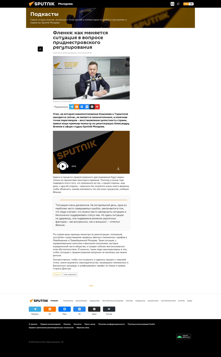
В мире (181, 301)
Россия (129, 301)
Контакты (77, 324)
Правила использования (50, 324)
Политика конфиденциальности (111, 324)
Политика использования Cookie (141, 324)
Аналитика (153, 301)
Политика (68, 301)
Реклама (67, 324)
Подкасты (57, 274)
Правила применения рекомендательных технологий (51, 327)
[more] (40, 49)
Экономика (81, 301)
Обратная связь (82, 327)
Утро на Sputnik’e (70, 274)
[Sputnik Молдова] (42, 7)
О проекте (33, 324)
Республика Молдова (112, 301)
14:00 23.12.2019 (60, 53)
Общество (95, 301)
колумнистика (168, 301)
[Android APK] (183, 337)
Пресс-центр (90, 324)
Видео (190, 301)
